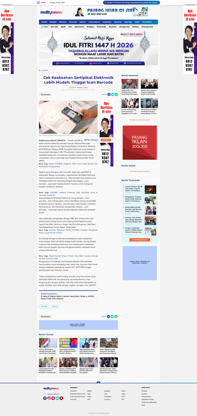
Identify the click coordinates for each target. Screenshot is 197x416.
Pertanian (80, 27)
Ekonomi (62, 22)
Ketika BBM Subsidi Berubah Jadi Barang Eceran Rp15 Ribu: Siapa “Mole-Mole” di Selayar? (133, 209)
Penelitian (107, 396)
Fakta (124, 391)
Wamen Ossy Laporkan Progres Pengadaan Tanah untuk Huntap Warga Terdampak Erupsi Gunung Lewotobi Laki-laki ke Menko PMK (149, 92)
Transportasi (148, 27)
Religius (91, 27)
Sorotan (107, 399)
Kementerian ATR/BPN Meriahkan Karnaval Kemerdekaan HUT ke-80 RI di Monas (149, 111)
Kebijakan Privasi (147, 399)
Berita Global (128, 165)
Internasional (94, 22)
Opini (137, 22)
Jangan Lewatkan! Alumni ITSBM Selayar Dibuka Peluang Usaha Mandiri (134, 230)
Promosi (73, 399)
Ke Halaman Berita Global (139, 171)
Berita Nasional (130, 75)
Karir (143, 405)
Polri (64, 27)
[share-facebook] (109, 94)
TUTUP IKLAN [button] (7, 4)
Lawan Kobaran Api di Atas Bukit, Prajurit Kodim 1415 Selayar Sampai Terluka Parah (133, 189)
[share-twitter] (112, 94)
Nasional (117, 22)
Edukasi (53, 22)
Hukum (83, 22)
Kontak (144, 394)
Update (106, 140)
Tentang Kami (146, 396)
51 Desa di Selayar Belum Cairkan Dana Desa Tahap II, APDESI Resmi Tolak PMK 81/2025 (67, 297)
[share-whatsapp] (116, 94)
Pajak (89, 396)
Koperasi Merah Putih (77, 394)
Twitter (58, 401)
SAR (88, 399)
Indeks (44, 22)
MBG (89, 394)
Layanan (113, 27)
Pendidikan (147, 22)
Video (45, 27)
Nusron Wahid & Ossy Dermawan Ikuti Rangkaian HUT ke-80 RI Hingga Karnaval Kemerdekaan (130, 111)
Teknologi (102, 27)
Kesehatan (106, 22)
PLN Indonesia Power (77, 396)
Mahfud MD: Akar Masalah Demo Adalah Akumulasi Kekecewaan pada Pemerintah (130, 92)
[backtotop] (98, 383)
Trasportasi (125, 27)
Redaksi (144, 391)
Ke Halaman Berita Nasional (139, 120)
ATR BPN (55, 27)
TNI (71, 27)
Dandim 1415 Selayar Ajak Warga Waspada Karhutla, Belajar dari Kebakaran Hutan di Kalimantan (133, 220)
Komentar (46, 94)
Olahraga (128, 22)
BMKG (89, 391)
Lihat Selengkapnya (139, 240)
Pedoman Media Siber (149, 402)
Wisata (136, 27)
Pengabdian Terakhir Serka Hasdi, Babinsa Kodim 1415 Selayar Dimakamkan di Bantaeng (133, 199)
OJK (105, 394)
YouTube (63, 401)
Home (43, 3)
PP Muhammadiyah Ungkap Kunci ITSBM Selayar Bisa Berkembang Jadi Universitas (132, 2)
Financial (73, 22)
